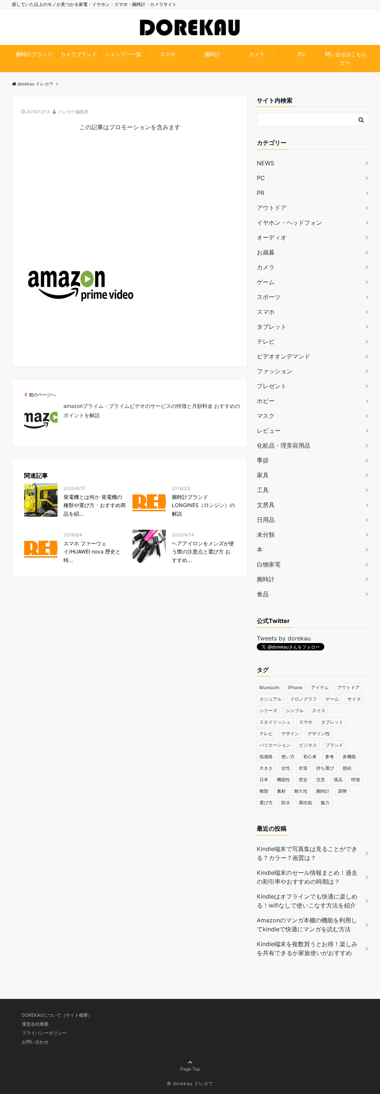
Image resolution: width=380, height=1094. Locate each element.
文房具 (266, 505)
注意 (320, 779)
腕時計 (212, 54)
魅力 (325, 802)
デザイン (290, 733)
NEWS (265, 163)
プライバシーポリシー (44, 1033)
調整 (342, 791)
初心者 (310, 756)
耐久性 (301, 791)
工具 (263, 490)
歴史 (303, 779)
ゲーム (266, 282)
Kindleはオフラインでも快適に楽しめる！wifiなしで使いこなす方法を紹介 (307, 901)
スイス (318, 710)
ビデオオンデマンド (283, 356)
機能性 (283, 779)
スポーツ (269, 297)
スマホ (168, 54)
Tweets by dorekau (284, 638)
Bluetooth (269, 687)
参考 (329, 756)
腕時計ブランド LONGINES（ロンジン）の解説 (203, 505)
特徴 (355, 779)
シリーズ (268, 710)
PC (301, 54)
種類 (263, 791)
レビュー (269, 430)
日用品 (266, 519)
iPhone (295, 687)
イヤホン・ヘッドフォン (289, 222)
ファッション (274, 371)
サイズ (354, 699)
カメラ (257, 54)
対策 (303, 768)
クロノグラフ (303, 699)
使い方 (288, 756)
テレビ (266, 341)
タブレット (271, 326)
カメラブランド (78, 54)
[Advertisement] (129, 196)
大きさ (266, 768)
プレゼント (271, 386)
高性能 (305, 802)
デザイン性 (319, 733)
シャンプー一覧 (123, 54)
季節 (263, 460)
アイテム (320, 687)
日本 (263, 779)
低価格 (266, 756)
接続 (347, 768)
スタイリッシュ (275, 722)
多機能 (349, 756)
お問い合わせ (35, 1042)
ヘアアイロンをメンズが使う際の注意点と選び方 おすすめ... (203, 551)
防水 (285, 802)
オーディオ (271, 237)
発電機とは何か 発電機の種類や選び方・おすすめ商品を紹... (94, 505)
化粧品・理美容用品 (283, 445)
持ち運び (325, 768)
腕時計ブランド (34, 54)
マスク (266, 415)
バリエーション (275, 745)
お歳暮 (266, 252)
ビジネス (308, 745)
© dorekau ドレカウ (190, 1083)
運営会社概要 (35, 1024)
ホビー (266, 401)
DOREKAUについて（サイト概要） (57, 1015)
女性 (285, 768)
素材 (281, 791)
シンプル (295, 710)
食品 (263, 594)
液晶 (338, 779)
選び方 (266, 802)
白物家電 (269, 564)
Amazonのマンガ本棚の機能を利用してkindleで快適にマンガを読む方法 (307, 924)
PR (260, 193)
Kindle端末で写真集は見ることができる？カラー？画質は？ (307, 853)
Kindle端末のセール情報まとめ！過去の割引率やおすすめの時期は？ (307, 877)
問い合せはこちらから (346, 58)
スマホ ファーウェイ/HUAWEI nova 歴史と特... (92, 551)
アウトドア (271, 207)
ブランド (334, 745)
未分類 (266, 534)
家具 (263, 475)
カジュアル (270, 699)
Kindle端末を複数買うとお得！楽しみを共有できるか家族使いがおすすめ (307, 948)
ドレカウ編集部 (73, 111)
